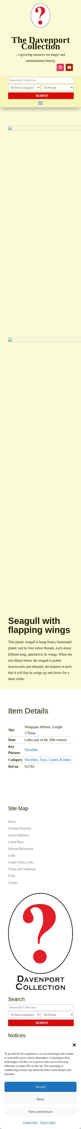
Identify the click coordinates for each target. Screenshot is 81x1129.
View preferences (40, 1111)
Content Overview (19, 828)
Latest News (16, 842)
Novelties (31, 750)
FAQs (11, 876)
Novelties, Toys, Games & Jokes (48, 760)
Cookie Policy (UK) (21, 862)
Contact (13, 882)
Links (11, 855)
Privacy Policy (48, 1122)
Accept (40, 1087)
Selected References (20, 848)
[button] (74, 1045)
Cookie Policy (30, 1122)
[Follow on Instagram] (60, 67)
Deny (40, 1099)
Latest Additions (18, 835)
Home (12, 821)
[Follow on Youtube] (69, 67)
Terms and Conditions (22, 869)
